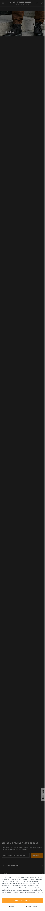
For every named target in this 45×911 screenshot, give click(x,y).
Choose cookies (32, 906)
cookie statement (27, 892)
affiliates (14, 877)
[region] (22, 892)
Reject (11, 906)
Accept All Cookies (22, 901)
